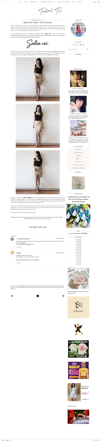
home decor (78, 152)
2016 (78, 255)
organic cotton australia (18, 217)
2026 (78, 239)
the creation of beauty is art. (23, 238)
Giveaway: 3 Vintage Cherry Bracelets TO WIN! (78, 138)
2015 (78, 257)
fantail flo (4, 440)
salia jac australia (31, 217)
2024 (78, 242)
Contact (79, 1)
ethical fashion (78, 165)
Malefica (19, 253)
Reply (18, 247)
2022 (78, 245)
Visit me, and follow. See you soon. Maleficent (27, 260)
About (26, 1)
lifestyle (78, 149)
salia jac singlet (47, 218)
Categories (33, 1)
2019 (78, 250)
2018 (78, 252)
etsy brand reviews (78, 168)
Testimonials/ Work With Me (47, 1)
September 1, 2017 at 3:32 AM (60, 252)
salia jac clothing (48, 217)
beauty (78, 158)
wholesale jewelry (72, 406)
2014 (78, 259)
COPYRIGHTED (96, 440)
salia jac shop (41, 218)
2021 (78, 247)
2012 (78, 262)
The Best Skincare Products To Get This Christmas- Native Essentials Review (78, 199)
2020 (78, 249)
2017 (78, 254)
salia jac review (34, 218)
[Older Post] (63, 296)
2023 (78, 244)
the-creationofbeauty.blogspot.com (25, 244)
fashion (78, 155)
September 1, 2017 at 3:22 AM (60, 238)
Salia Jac (48, 33)
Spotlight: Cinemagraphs (78, 88)
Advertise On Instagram (64, 1)
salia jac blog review (40, 217)
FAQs (74, 1)
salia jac (25, 217)
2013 (78, 260)
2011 (78, 264)
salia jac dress (56, 217)
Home (20, 1)
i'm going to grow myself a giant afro (78, 113)
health (78, 161)
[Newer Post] (12, 296)
